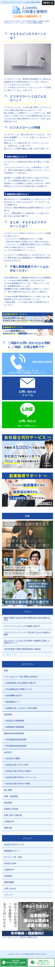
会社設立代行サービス (14, 844)
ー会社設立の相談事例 (14, 720)
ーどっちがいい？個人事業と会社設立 (21, 676)
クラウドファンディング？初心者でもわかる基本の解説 (27, 633)
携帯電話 (27, 373)
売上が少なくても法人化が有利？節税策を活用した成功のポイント (27, 642)
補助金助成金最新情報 (14, 733)
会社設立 (8, 752)
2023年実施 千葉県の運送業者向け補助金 (22, 649)
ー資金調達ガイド (12, 702)
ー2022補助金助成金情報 (15, 739)
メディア (8, 895)
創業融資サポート (12, 851)
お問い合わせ (10, 888)
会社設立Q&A (10, 863)
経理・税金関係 (11, 796)
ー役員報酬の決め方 (13, 695)
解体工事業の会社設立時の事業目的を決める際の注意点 (27, 619)
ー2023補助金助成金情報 (15, 746)
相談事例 (8, 714)
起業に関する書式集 (13, 815)
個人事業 (8, 790)
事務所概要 (9, 882)
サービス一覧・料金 (13, 857)
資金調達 (8, 802)
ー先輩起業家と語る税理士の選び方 (20, 683)
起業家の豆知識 (11, 809)
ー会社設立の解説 (12, 758)
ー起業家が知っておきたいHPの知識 (20, 708)
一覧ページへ (10, 655)
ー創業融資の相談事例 (14, 727)
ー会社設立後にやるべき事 (16, 765)
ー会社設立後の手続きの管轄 (17, 783)
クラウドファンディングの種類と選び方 (22, 626)
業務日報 (8, 828)
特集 (6, 670)
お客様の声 (9, 821)
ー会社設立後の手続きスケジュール (20, 777)
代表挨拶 (8, 876)
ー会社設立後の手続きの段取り (18, 771)
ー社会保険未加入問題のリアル (18, 689)
